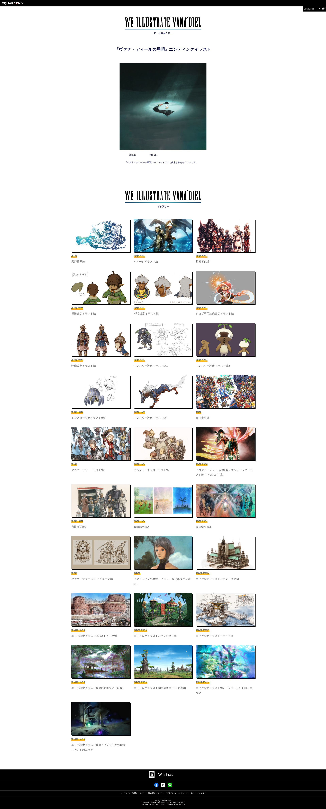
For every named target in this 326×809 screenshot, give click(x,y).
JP (319, 9)
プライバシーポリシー (176, 793)
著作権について (155, 793)
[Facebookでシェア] (156, 786)
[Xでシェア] (163, 786)
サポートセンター (198, 793)
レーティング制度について (132, 793)
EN (323, 9)
